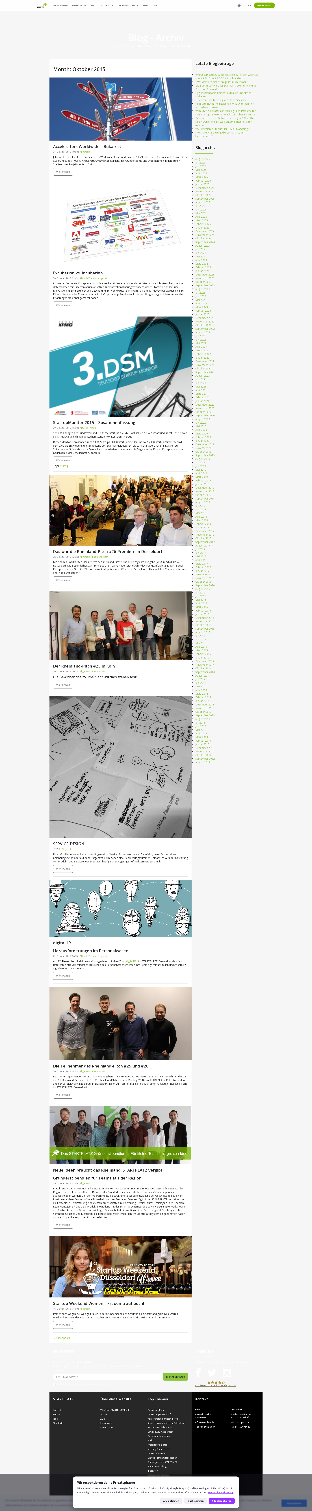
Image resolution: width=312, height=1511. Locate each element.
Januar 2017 (202, 570)
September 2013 (205, 715)
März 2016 (201, 607)
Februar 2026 (203, 180)
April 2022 (201, 346)
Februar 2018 (203, 524)
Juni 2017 (200, 552)
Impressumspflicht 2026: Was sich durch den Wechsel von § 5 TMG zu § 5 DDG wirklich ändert (226, 76)
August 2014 (202, 675)
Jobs (55, 1418)
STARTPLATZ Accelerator (160, 1431)
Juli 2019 (200, 462)
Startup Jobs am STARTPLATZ (162, 1462)
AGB (102, 1418)
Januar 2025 (202, 227)
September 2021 (205, 372)
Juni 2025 (200, 209)
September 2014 (205, 672)
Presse (56, 1414)
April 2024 (201, 260)
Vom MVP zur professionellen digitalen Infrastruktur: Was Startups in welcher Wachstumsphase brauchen (225, 112)
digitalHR (131, 961)
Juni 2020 (200, 422)
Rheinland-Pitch (100, 556)
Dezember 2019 (204, 444)
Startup (64, 466)
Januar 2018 (202, 527)
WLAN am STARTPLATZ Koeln (115, 1410)
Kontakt (57, 1410)
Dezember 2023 (204, 274)
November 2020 (204, 408)
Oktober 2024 (203, 238)
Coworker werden (157, 1453)
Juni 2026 (200, 166)
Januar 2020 (202, 440)
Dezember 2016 (204, 574)
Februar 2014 (203, 697)
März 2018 (201, 520)
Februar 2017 (203, 567)
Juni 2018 (200, 509)
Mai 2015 (200, 643)
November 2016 (204, 578)
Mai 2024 (200, 256)
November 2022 (204, 321)
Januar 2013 (202, 744)
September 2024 (205, 242)
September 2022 (205, 328)
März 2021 (201, 393)
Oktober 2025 (203, 195)
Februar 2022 (203, 354)
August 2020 (202, 419)
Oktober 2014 (203, 668)
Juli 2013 (200, 722)
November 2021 (204, 365)
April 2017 (201, 560)
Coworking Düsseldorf (159, 1414)
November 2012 (204, 751)
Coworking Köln (156, 1410)
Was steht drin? (59, 1371)
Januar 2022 (202, 357)
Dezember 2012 (204, 748)
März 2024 (201, 263)
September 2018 (205, 498)
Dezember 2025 (204, 188)
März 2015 (201, 650)
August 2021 (202, 375)
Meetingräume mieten (159, 1449)
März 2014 (201, 693)
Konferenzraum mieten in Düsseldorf (166, 1423)
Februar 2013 (203, 740)
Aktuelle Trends (88, 278)
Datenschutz (107, 1384)
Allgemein (85, 151)
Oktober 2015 (203, 625)
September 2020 (205, 415)
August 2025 (202, 202)
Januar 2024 (202, 271)
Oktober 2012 (203, 755)
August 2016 (202, 589)
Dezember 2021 (204, 361)
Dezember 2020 (204, 404)
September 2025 (205, 198)
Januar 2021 (202, 401)
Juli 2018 (200, 505)
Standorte (58, 1423)
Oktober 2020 (203, 412)
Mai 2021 (200, 386)
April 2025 (201, 216)
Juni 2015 (200, 639)
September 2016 (205, 585)
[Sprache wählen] (240, 5)
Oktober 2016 (203, 581)
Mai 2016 (200, 599)
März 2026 (201, 177)
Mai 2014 (200, 686)
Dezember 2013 (204, 704)
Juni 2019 (200, 466)
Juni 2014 (200, 683)
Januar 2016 (202, 614)
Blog (155, 5)
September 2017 (205, 542)
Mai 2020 (200, 426)
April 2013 (201, 733)
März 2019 (201, 477)
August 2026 (202, 159)
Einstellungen (195, 1501)
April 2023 (201, 303)
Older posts (61, 1338)
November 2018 (204, 491)
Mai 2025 (200, 213)
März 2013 (201, 737)
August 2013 (202, 719)
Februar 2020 (203, 437)
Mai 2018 (200, 513)
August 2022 (202, 332)
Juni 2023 (200, 296)
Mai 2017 (200, 556)
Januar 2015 (202, 657)
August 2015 (202, 632)
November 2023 (204, 278)
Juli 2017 (200, 549)
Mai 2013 (200, 729)
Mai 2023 (200, 300)
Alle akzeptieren (221, 1501)
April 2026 (201, 173)
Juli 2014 (200, 679)
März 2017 (201, 563)
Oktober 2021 (203, 368)
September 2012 (205, 758)
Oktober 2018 (203, 495)
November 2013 (204, 708)
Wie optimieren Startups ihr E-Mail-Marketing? (222, 129)
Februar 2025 (203, 224)
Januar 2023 (202, 314)
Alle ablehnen (171, 1501)
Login (249, 5)
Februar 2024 (203, 267)
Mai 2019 (200, 469)
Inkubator (153, 1470)
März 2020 (201, 433)
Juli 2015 (200, 636)
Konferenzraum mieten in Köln (163, 1418)
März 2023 (201, 307)
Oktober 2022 (203, 325)
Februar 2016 (203, 610)
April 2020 (201, 430)
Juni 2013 (200, 726)
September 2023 (205, 285)
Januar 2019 (202, 484)
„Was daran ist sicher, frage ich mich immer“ (221, 82)
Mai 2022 (200, 343)
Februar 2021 (203, 397)
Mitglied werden (264, 5)
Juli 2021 (200, 379)
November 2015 (204, 621)
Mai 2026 (200, 169)
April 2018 (201, 516)
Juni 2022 (200, 339)
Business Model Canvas (160, 1427)
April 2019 (201, 473)
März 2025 (201, 220)
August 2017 (202, 545)
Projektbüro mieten (158, 1444)
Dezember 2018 (204, 487)
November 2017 (204, 534)
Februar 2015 (203, 654)
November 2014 (204, 664)
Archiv (103, 1414)
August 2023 (202, 289)
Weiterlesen (63, 171)
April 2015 (201, 646)
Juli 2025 (200, 206)
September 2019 (205, 455)
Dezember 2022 (204, 318)
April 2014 (201, 690)
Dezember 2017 (204, 531)
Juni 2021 (200, 383)
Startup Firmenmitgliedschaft (162, 1457)
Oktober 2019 (203, 451)
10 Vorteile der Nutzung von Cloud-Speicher (220, 100)
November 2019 (204, 448)
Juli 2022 (200, 336)
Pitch (150, 1440)
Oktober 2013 (203, 711)
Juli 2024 (200, 249)
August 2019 (202, 458)
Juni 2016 (200, 596)
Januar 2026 (202, 184)
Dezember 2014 (204, 661)
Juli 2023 (200, 292)
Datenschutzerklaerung (221, 1492)
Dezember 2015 (204, 617)
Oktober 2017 (203, 538)
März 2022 (201, 350)
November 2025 (204, 191)
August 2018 (202, 502)
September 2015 (205, 628)
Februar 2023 (203, 310)
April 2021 (201, 390)
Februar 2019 (203, 480)
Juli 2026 (200, 162)
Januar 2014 (202, 701)
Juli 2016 (200, 592)
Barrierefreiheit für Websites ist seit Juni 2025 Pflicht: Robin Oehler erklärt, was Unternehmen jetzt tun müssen (225, 121)
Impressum (106, 1423)
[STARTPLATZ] (42, 5)
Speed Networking (157, 1466)
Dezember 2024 (204, 231)
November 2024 (204, 234)
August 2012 (202, 762)
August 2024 (202, 245)
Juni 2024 (200, 253)
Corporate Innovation (159, 1436)
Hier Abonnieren (175, 1376)
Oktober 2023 (203, 281)
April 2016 (201, 603)
